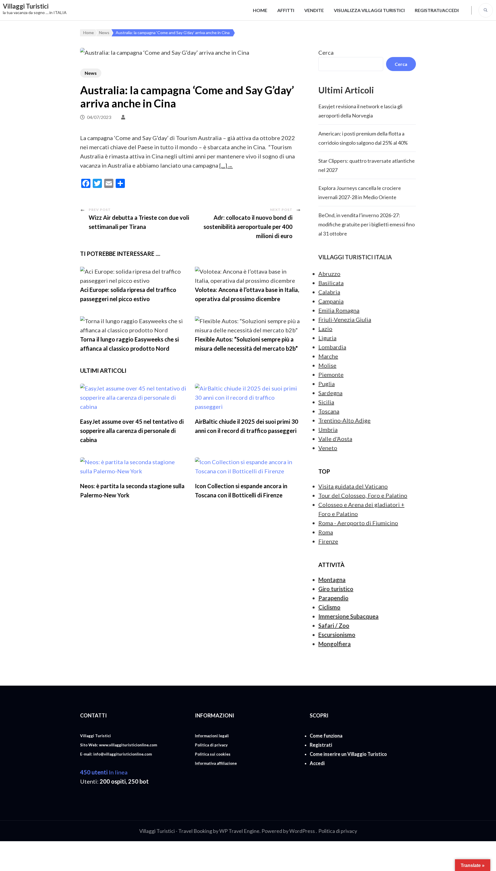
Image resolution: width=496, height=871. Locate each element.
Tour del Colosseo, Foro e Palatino (362, 495)
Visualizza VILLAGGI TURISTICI (369, 10)
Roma (325, 532)
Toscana (328, 411)
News (91, 73)
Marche (328, 356)
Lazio (325, 328)
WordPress (302, 831)
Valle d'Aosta (335, 438)
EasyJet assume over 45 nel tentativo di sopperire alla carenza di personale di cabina (132, 430)
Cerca (326, 52)
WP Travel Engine (239, 831)
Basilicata (331, 282)
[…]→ (226, 165)
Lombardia (332, 347)
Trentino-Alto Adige (344, 420)
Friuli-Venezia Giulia (344, 319)
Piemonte (331, 374)
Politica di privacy (337, 831)
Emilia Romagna (338, 310)
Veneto (327, 447)
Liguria (327, 337)
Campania (331, 301)
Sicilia (326, 402)
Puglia (326, 383)
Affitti (285, 10)
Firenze (328, 541)
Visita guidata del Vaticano (353, 486)
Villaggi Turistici (26, 6)
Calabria (329, 292)
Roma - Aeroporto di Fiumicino (358, 522)
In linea (103, 772)
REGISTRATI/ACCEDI (437, 10)
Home (260, 10)
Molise (327, 365)
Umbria (328, 429)
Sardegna (330, 392)
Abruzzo (329, 273)
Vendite (314, 10)
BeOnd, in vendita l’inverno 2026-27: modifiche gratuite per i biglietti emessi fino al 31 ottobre (366, 224)
